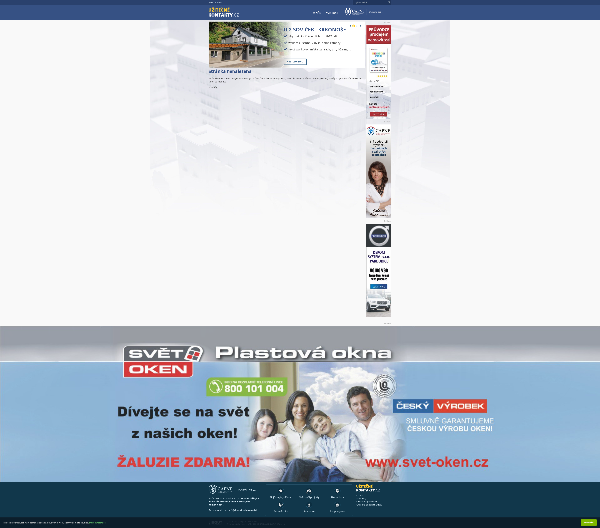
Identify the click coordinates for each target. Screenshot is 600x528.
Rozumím (589, 522)
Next (360, 63)
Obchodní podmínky (367, 501)
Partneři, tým (281, 511)
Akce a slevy (337, 497)
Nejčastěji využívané (281, 497)
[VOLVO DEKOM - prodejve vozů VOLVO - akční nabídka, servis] (378, 270)
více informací (295, 61)
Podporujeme (337, 511)
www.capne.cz (215, 2)
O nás (317, 12)
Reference (309, 511)
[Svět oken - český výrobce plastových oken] (300, 404)
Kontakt (332, 12)
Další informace (97, 522)
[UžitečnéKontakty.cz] (228, 12)
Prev (355, 63)
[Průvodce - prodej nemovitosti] (378, 72)
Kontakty (361, 498)
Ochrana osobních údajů (369, 504)
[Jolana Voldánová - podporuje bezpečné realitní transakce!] (378, 171)
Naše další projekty (309, 497)
